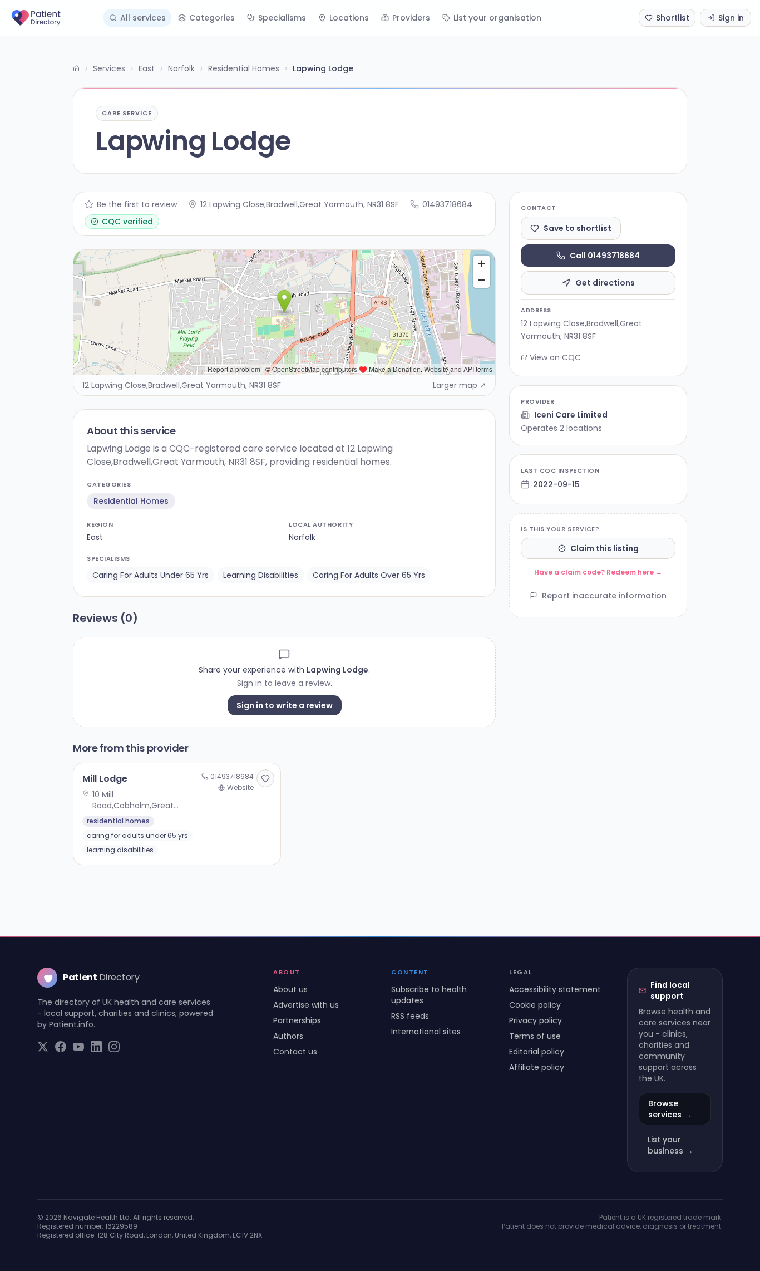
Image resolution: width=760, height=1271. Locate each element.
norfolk (302, 537)
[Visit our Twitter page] (42, 1046)
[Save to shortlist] (265, 778)
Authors (288, 1036)
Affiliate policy (536, 1067)
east (95, 537)
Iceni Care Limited (571, 414)
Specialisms (282, 17)
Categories (212, 17)
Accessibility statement (555, 989)
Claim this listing (604, 548)
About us (290, 989)
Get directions (605, 282)
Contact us (295, 1051)
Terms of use (535, 1036)
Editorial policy (536, 1051)
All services (143, 17)
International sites (426, 1031)
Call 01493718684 (605, 255)
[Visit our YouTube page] (78, 1046)
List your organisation (497, 17)
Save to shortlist (577, 228)
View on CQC (555, 357)
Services (109, 68)
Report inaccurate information (604, 595)
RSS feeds (410, 1016)
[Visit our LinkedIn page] (96, 1046)
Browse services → (670, 1109)
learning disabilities (260, 575)
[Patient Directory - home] (50, 18)
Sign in (731, 17)
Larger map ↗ (459, 385)
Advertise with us (306, 1004)
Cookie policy (535, 1004)
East (147, 68)
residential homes (131, 501)
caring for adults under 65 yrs (150, 575)
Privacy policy (535, 1020)
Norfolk (181, 68)
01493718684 (447, 204)
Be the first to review (137, 204)
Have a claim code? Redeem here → (598, 572)
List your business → (670, 1145)
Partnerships (297, 1020)
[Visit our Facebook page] (60, 1046)
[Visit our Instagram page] (114, 1046)
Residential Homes (243, 68)
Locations (349, 17)
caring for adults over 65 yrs (369, 575)
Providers (411, 17)
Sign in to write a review (284, 705)
